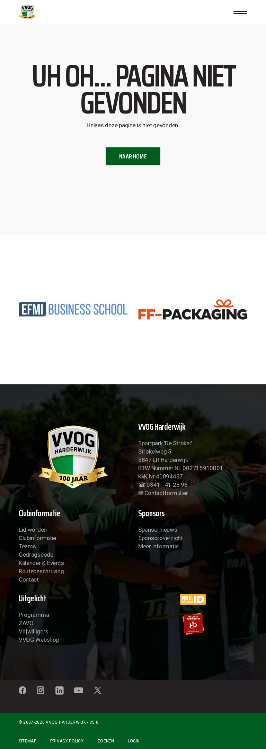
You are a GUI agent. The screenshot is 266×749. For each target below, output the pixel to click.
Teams (27, 546)
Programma (34, 614)
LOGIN (134, 741)
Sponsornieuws (157, 529)
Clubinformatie (37, 538)
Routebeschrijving (41, 571)
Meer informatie (158, 546)
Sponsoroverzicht (160, 538)
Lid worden (33, 529)
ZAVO (26, 623)
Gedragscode (36, 554)
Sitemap (27, 741)
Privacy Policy (66, 741)
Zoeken (105, 741)
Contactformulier (166, 493)
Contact (29, 579)
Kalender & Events (41, 562)
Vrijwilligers (33, 631)
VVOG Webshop (39, 639)
